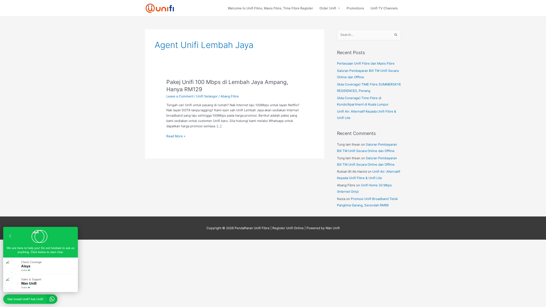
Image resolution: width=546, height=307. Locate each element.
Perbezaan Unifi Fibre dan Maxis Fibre (366, 63)
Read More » (175, 136)
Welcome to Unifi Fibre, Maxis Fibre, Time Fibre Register (270, 8)
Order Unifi (327, 8)
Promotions (355, 8)
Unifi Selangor (207, 96)
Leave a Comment (179, 96)
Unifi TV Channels (384, 8)
